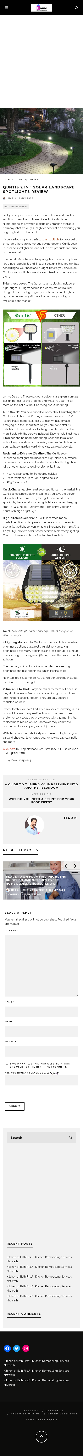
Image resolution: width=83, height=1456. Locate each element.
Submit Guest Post (62, 1413)
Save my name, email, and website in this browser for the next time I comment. (40, 1065)
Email (9, 1022)
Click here (9, 749)
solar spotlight (50, 239)
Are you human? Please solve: (27, 1073)
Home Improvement (16, 207)
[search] (70, 1137)
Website (11, 1041)
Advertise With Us (25, 1413)
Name (9, 1002)
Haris (12, 198)
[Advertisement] (41, 58)
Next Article (41, 794)
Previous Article (41, 779)
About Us (31, 1410)
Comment (12, 930)
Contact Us (55, 1410)
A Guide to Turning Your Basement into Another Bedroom (41, 786)
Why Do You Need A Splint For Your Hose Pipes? (41, 800)
